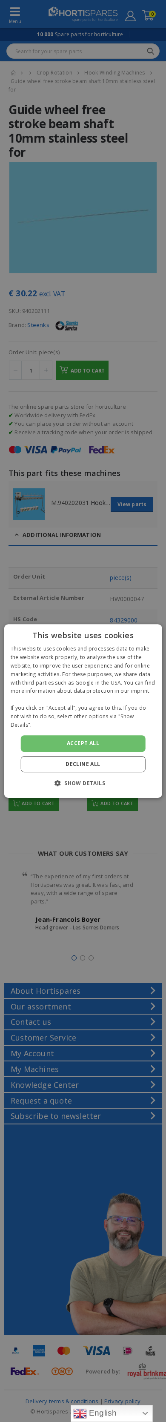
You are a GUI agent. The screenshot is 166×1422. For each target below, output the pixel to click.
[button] (83, 783)
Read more (47, 724)
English (102, 1412)
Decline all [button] (83, 764)
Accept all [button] (83, 743)
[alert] (83, 711)
